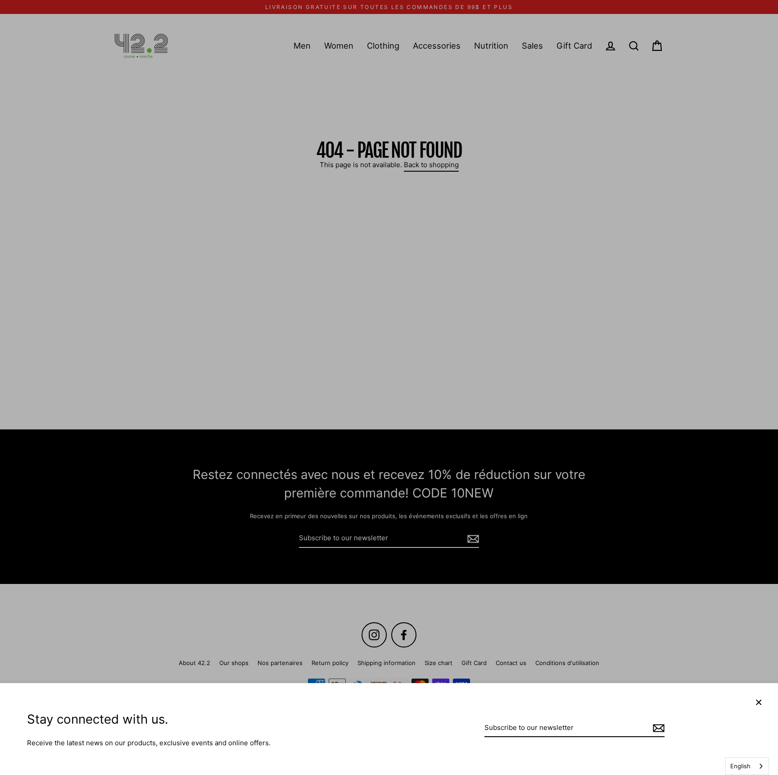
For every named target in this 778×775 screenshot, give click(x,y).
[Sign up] (657, 728)
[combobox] (747, 766)
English (740, 766)
